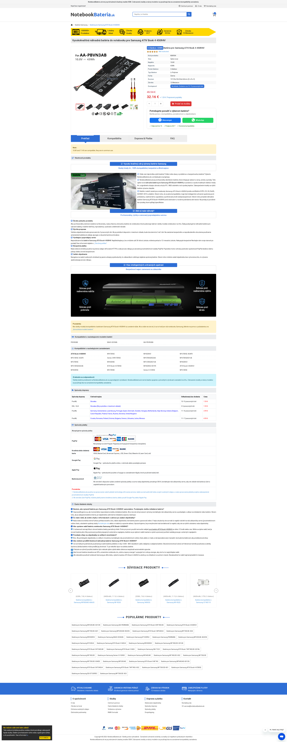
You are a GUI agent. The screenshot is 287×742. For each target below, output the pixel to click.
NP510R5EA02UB (77, 366)
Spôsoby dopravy (151, 706)
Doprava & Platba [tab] (143, 138)
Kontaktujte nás (103, 523)
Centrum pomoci (187, 6)
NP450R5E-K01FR (150, 366)
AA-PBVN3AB (148, 342)
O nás (200, 6)
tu (27, 735)
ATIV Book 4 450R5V (187, 366)
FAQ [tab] (172, 138)
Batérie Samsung (81, 25)
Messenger (167, 120)
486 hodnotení (164, 51)
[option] (107, 77)
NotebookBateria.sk (114, 737)
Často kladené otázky (115, 706)
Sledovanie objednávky (153, 703)
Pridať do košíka (182, 103)
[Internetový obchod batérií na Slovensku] (93, 16)
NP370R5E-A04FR (186, 354)
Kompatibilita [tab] (114, 138)
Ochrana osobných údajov (80, 709)
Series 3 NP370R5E (114, 358)
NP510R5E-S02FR (77, 358)
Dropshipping (149, 712)
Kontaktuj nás (211, 6)
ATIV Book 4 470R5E (114, 366)
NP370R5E (74, 362)
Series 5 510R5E (149, 370)
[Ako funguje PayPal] (179, 728)
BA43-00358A (112, 342)
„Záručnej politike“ (100, 243)
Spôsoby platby (150, 709)
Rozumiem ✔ (45, 738)
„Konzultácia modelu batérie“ (83, 329)
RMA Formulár (113, 712)
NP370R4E (111, 370)
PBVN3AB (74, 342)
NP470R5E (111, 354)
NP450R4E (111, 362)
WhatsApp (200, 120)
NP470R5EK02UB (150, 358)
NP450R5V (183, 362)
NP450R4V (147, 354)
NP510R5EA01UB (150, 362)
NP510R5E (183, 370)
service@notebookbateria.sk (194, 706)
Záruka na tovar (76, 706)
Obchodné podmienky (78, 712)
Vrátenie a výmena (114, 709)
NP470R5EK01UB (186, 358)
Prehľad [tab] (85, 138)
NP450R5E (74, 370)
